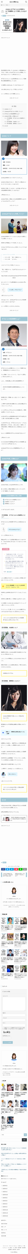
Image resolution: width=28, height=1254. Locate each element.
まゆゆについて (8, 109)
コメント (5, 995)
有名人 (4, 15)
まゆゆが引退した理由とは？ (12, 116)
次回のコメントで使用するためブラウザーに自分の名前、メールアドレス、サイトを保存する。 (14, 1028)
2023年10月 (5, 1216)
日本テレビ (20, 1245)
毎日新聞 (24, 1247)
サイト (4, 1022)
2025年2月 (5, 1188)
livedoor (18, 1249)
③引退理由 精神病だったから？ (14, 123)
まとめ (6, 125)
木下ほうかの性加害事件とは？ (12, 113)
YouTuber (5, 1223)
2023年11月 (5, 1213)
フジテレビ (4, 1247)
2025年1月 (5, 1191)
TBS (24, 1245)
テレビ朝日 (10, 1247)
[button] (3, 869)
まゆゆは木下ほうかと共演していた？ (14, 111)
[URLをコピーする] (25, 869)
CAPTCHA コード (6, 1035)
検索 (24, 1139)
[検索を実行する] (25, 1134)
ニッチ (4, 1226)
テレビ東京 (15, 1247)
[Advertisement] (14, 53)
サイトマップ (5, 1245)
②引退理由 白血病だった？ (13, 121)
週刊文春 (14, 1249)
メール (5, 1017)
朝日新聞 (19, 1247)
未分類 (4, 1235)
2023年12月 (5, 1209)
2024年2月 (5, 1203)
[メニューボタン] (2, 2)
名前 (4, 1012)
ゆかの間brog (14, 2)
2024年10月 (5, 1194)
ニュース (5, 1229)
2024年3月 (5, 1200)
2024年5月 (5, 1197)
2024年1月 (5, 1206)
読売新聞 (10, 1249)
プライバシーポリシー (13, 1245)
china (14, 896)
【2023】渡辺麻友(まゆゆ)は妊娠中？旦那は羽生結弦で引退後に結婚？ (18, 819)
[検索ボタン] (26, 2)
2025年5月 (5, 1185)
